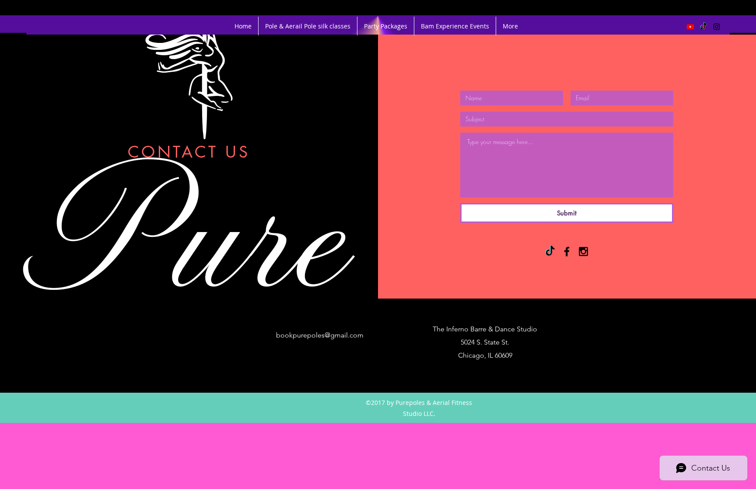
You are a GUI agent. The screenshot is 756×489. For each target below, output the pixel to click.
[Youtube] (690, 26)
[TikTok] (703, 26)
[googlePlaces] (211, 329)
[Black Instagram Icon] (583, 251)
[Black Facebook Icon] (566, 251)
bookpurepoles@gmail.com (320, 335)
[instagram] (716, 26)
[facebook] (198, 329)
